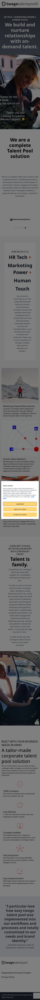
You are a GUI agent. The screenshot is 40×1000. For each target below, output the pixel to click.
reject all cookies (20, 509)
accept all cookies (19, 514)
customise (20, 504)
